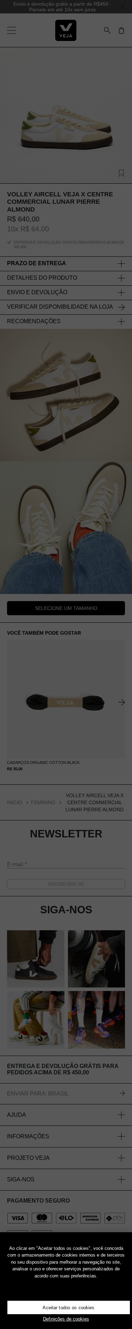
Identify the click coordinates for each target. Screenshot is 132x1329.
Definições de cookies (66, 1319)
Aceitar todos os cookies (68, 1307)
